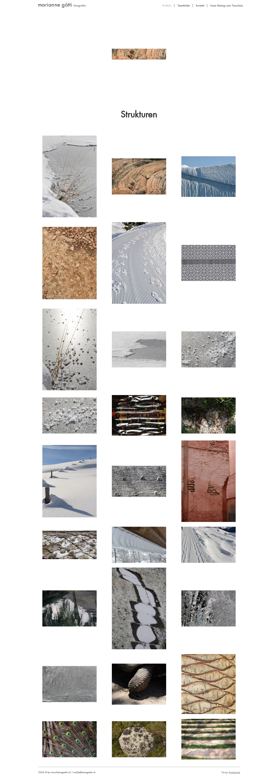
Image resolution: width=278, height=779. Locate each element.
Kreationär (234, 772)
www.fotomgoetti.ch (61, 772)
